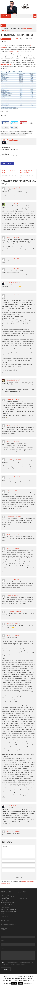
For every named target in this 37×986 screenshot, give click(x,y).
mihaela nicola (24, 133)
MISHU (3, 551)
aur (6, 131)
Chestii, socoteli (17, 28)
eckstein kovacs (4, 133)
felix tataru (12, 133)
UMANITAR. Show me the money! (8, 171)
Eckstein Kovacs (13, 52)
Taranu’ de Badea (22, 898)
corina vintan (24, 131)
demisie (30, 131)
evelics (3, 599)
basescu (11, 131)
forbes (18, 133)
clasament (17, 131)
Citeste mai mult (28, 983)
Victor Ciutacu (16, 39)
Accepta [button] (14, 983)
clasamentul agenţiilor (6, 64)
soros (21, 135)
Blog (11, 28)
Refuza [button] (20, 983)
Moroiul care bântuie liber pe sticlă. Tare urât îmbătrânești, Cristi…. (8, 911)
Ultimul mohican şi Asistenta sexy (9, 149)
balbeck (4, 537)
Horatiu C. (4, 383)
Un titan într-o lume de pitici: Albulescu (11, 156)
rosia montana (14, 135)
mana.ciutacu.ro (22, 896)
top (24, 135)
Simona (3, 262)
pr (8, 135)
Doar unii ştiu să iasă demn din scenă (26, 171)
